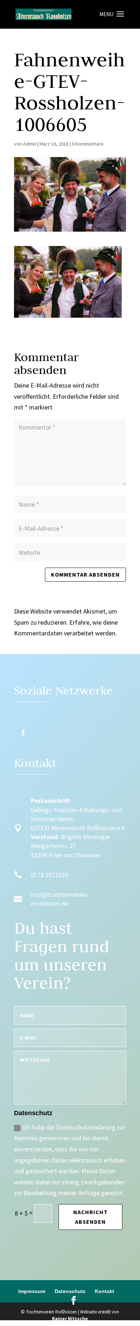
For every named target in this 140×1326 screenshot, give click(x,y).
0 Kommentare (87, 144)
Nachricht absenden (90, 1216)
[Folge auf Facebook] (23, 733)
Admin (29, 144)
